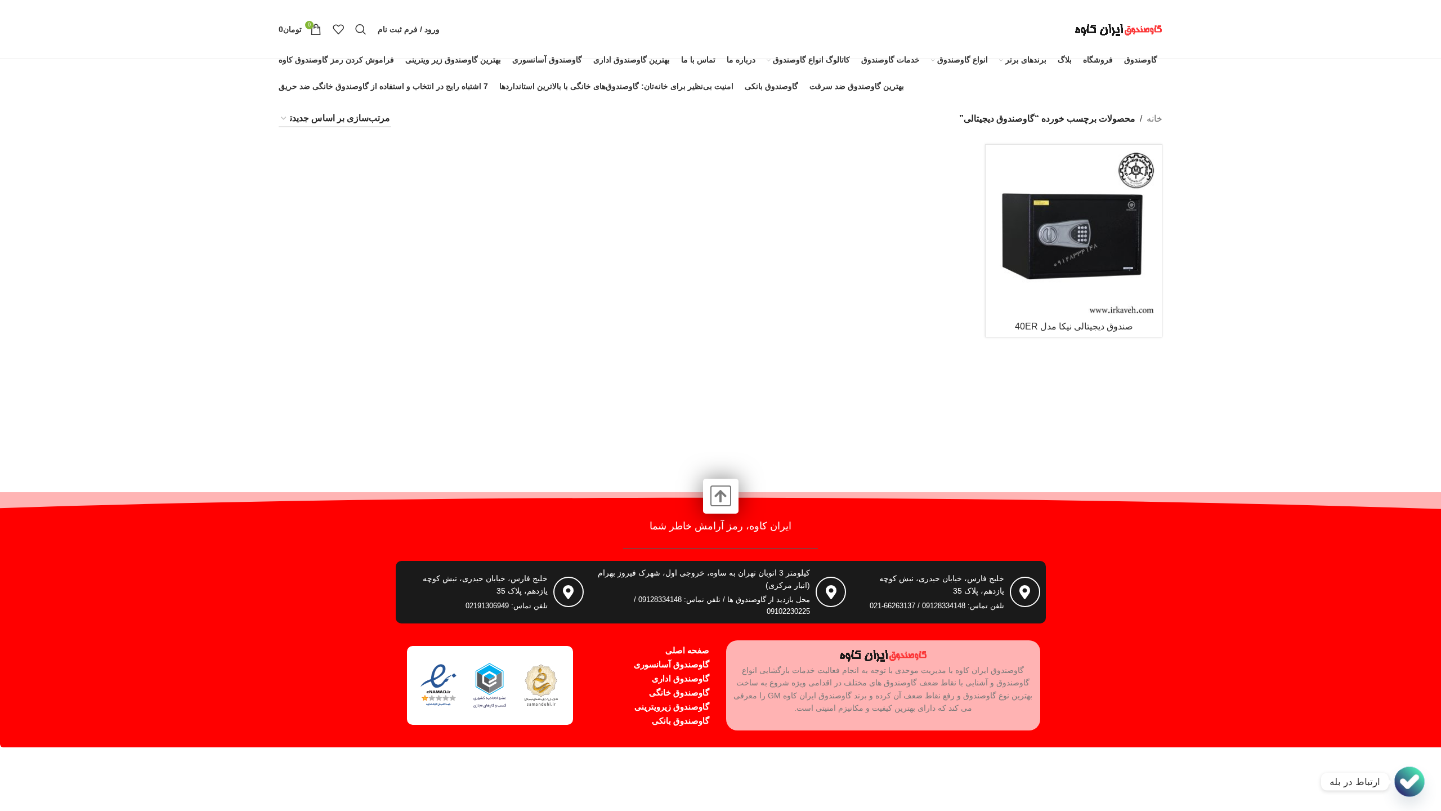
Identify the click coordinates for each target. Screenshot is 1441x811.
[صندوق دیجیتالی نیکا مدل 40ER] (1073, 232)
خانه (1154, 118)
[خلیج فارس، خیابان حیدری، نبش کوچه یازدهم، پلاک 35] (1025, 592)
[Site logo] (1118, 28)
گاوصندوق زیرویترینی (671, 706)
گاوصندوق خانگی (679, 692)
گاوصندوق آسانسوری (671, 664)
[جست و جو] (361, 29)
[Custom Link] (1409, 782)
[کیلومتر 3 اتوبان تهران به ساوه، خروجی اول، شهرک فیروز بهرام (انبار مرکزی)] (831, 592)
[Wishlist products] (338, 29)
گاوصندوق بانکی (680, 720)
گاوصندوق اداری (680, 678)
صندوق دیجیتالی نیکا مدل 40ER (1074, 326)
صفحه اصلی (687, 650)
